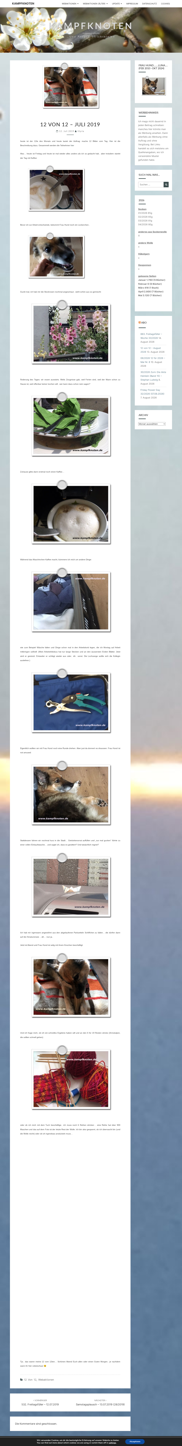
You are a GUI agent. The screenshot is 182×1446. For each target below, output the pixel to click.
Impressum (132, 3)
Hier (111, 141)
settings (112, 1443)
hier (72, 145)
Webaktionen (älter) (94, 3)
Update (116, 3)
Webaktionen (69, 3)
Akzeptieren (135, 1441)
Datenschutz (149, 3)
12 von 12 (30, 1379)
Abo (144, 323)
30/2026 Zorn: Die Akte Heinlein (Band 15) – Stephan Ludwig (153, 376)
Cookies (165, 3)
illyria (81, 131)
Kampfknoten (23, 3)
